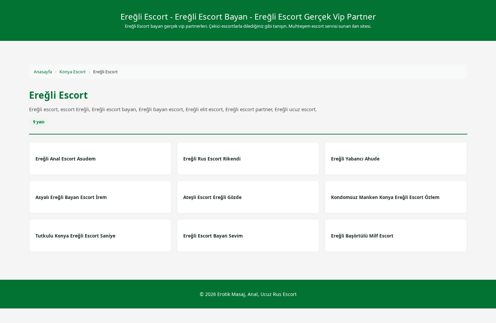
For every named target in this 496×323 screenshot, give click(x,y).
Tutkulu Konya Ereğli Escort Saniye (75, 235)
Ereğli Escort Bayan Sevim (213, 235)
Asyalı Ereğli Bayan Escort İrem (71, 197)
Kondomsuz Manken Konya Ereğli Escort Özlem (385, 197)
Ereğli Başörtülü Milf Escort (362, 235)
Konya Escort (72, 72)
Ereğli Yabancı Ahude (355, 158)
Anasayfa (43, 72)
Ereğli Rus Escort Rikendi (212, 158)
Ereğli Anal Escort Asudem (65, 158)
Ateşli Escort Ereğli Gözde (212, 197)
